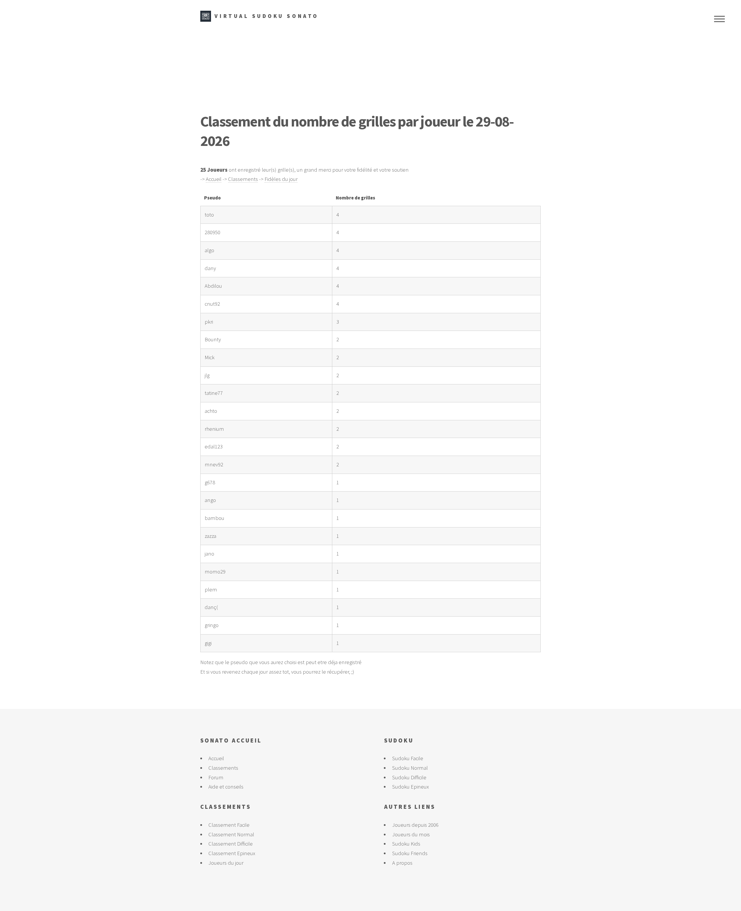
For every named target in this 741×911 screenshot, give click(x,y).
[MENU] (719, 19)
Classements (243, 179)
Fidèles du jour (281, 179)
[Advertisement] (370, 67)
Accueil (213, 179)
